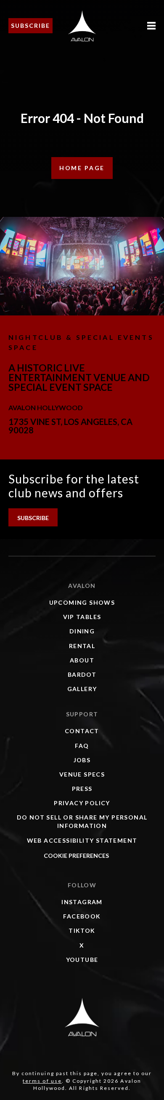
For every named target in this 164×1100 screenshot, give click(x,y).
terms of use (42, 1081)
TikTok (82, 930)
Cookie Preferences (76, 855)
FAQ (82, 745)
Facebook (82, 916)
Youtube (82, 959)
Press (82, 788)
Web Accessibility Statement (82, 840)
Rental (82, 645)
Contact (82, 730)
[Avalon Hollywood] (82, 1017)
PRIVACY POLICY (82, 802)
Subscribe (30, 25)
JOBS (82, 760)
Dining (82, 631)
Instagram (82, 901)
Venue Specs (82, 774)
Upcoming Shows (82, 602)
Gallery (82, 688)
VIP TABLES (82, 616)
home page (82, 167)
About (82, 660)
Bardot (82, 674)
